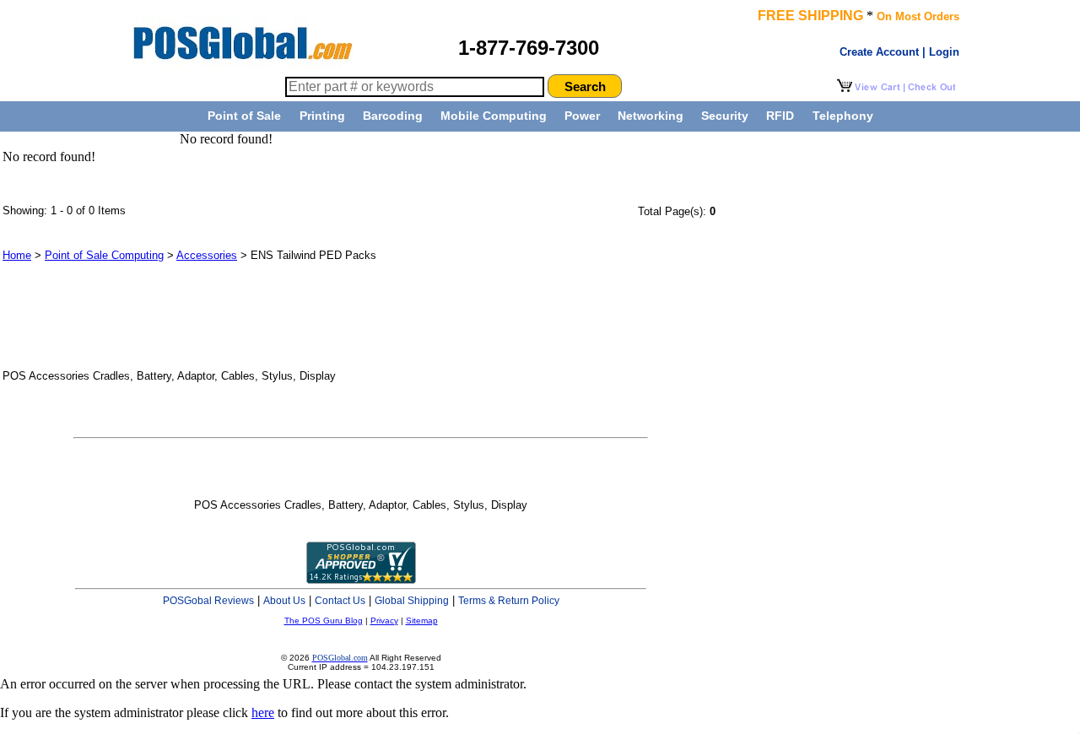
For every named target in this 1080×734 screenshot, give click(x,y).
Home (17, 255)
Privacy (384, 620)
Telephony (843, 115)
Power (582, 115)
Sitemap (422, 620)
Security (724, 115)
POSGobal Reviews (208, 601)
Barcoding (393, 115)
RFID (780, 115)
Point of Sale (244, 115)
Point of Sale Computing (104, 255)
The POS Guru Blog (323, 620)
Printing (322, 115)
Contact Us (340, 601)
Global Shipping (412, 601)
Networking (650, 115)
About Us (284, 601)
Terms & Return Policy (508, 601)
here (262, 712)
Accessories (206, 255)
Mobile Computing (493, 115)
